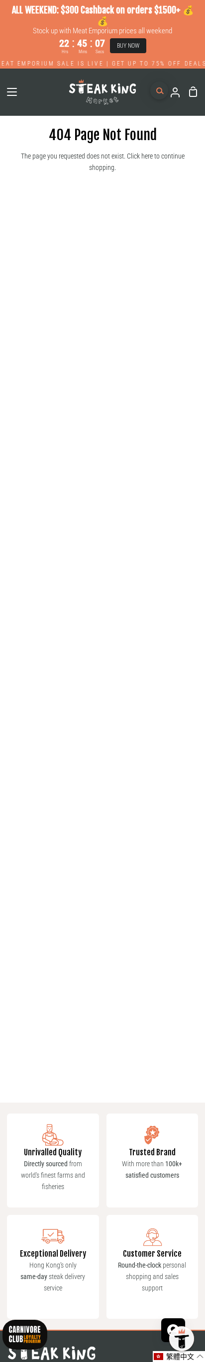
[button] (179, 1356)
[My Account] (171, 92)
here (147, 156)
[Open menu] (9, 91)
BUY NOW (128, 45)
